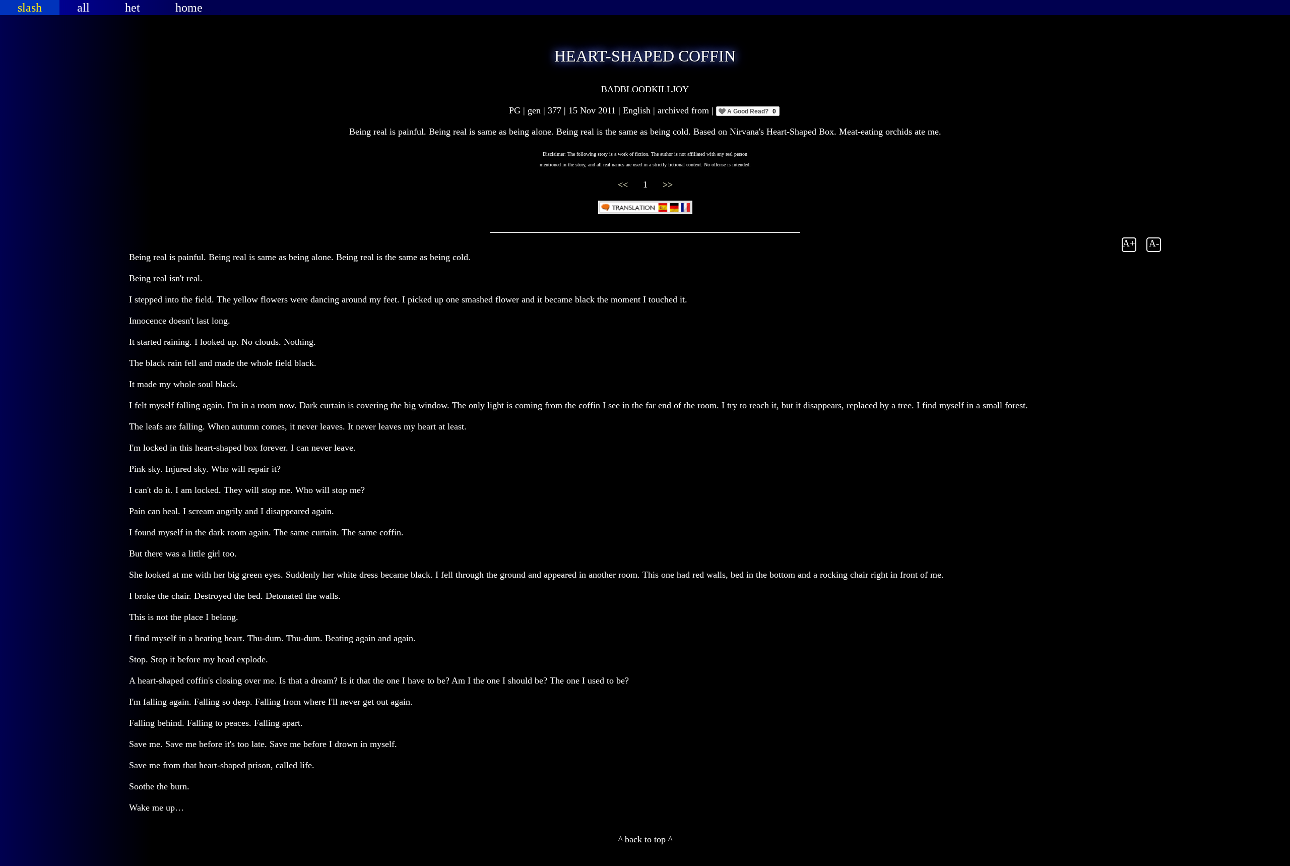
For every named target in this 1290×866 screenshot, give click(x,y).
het (132, 7)
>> (668, 184)
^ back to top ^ (645, 839)
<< (624, 184)
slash (30, 7)
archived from (685, 110)
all (83, 7)
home (189, 7)
